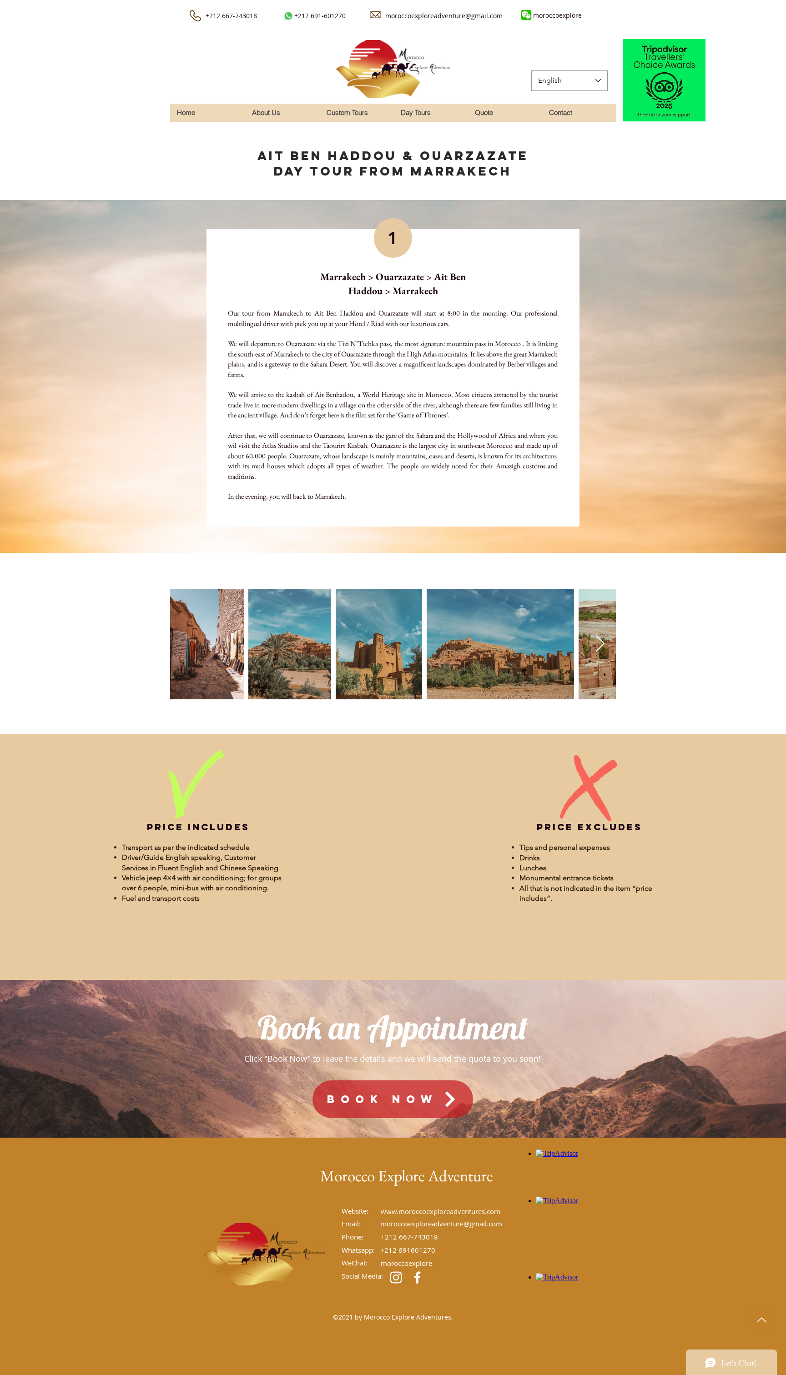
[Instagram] (396, 1277)
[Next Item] (600, 644)
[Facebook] (417, 1277)
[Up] (761, 1319)
